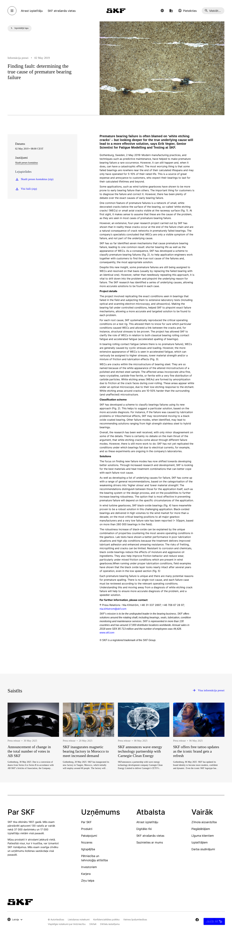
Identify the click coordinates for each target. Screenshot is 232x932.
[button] (162, 11)
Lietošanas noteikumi (78, 919)
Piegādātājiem (200, 829)
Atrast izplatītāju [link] (32, 10)
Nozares (86, 842)
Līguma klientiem (202, 835)
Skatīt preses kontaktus (26, 162)
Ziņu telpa (87, 880)
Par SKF (86, 822)
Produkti (86, 829)
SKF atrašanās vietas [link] (62, 10)
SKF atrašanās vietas (150, 835)
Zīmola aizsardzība (204, 822)
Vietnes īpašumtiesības (135, 919)
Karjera (86, 873)
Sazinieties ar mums (149, 842)
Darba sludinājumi (203, 849)
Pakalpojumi (89, 835)
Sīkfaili (92, 924)
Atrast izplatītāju (147, 822)
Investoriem (89, 867)
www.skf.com (107, 632)
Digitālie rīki (144, 829)
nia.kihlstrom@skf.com (113, 608)
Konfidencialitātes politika (106, 919)
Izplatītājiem (199, 842)
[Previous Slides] (16, 746)
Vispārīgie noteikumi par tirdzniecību (67, 924)
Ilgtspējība (88, 849)
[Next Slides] (216, 746)
